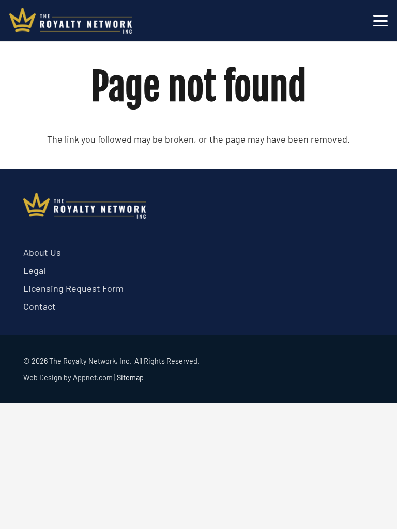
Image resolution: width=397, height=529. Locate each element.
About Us (42, 252)
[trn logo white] (70, 21)
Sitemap (130, 377)
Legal (34, 270)
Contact (39, 306)
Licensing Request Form (73, 288)
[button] (380, 20)
